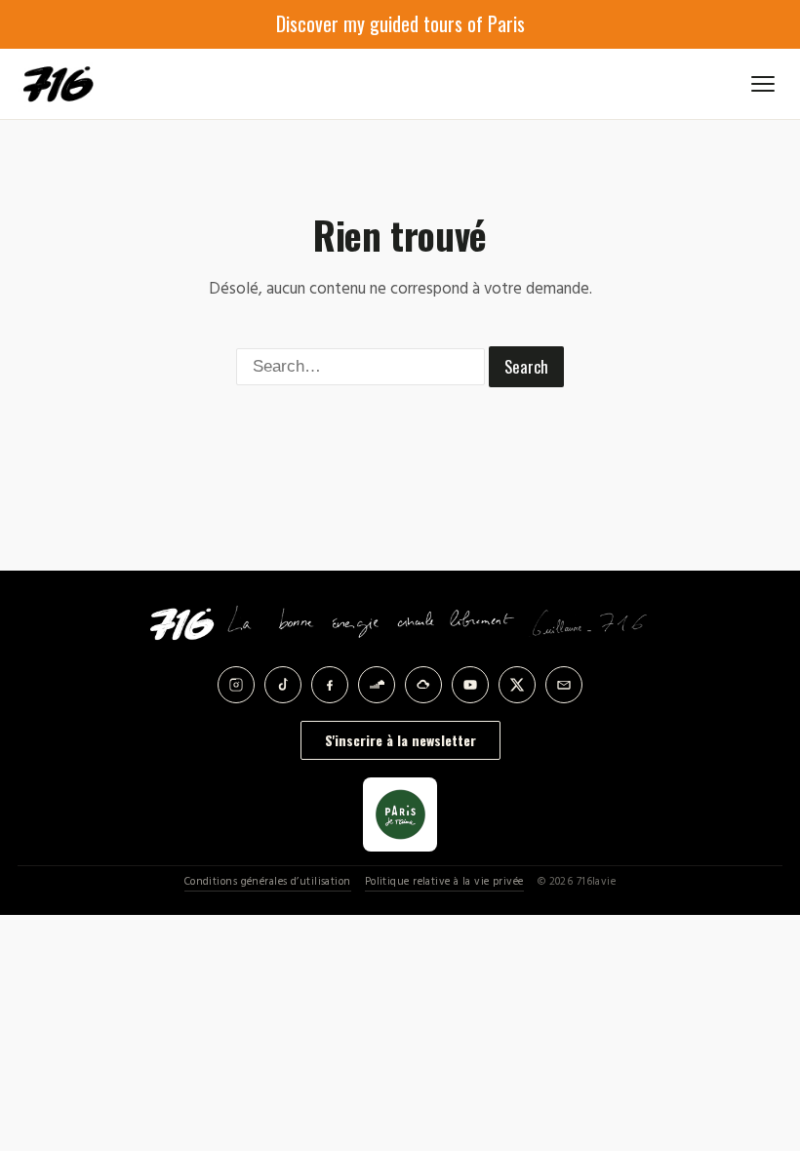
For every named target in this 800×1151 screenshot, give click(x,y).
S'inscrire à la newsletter (400, 740)
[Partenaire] (400, 814)
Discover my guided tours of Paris (400, 23)
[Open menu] (762, 83)
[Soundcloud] (376, 684)
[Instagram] (236, 684)
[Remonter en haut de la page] (753, 1028)
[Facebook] (329, 684)
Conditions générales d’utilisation (267, 882)
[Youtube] (470, 684)
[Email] (563, 684)
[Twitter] (517, 684)
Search (526, 366)
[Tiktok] (282, 684)
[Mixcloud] (423, 684)
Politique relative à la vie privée (444, 882)
